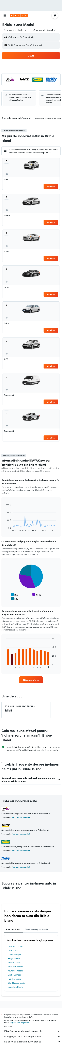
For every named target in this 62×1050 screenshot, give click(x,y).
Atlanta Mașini (14, 962)
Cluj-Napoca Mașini (16, 983)
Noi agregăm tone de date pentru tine (23, 1036)
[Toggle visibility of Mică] (14, 594)
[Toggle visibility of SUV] (14, 598)
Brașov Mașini (14, 958)
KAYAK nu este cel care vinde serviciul (23, 1031)
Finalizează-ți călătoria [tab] (36, 929)
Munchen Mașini (15, 970)
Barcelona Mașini (15, 987)
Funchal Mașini (14, 979)
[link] (31, 679)
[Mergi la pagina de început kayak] (19, 15)
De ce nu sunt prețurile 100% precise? (23, 1041)
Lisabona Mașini (15, 974)
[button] (5, 15)
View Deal (51, 186)
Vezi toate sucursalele (20, 817)
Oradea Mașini (14, 954)
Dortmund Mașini (15, 946)
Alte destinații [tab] (13, 929)
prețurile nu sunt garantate (20, 1023)
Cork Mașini (13, 950)
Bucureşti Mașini (15, 966)
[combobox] (15, 30)
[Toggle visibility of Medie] (36, 594)
